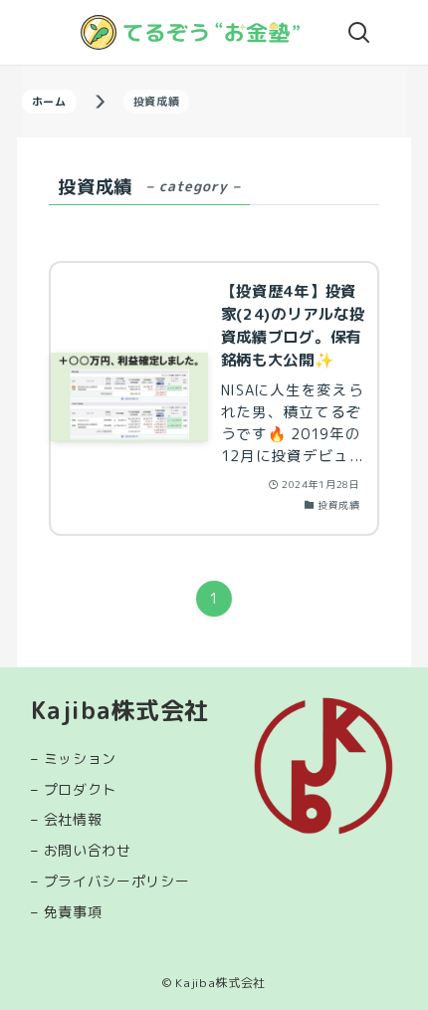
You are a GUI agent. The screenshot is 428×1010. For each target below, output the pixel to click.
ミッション (80, 758)
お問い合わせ (87, 850)
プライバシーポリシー (117, 881)
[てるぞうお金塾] (190, 32)
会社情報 (73, 819)
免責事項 (73, 911)
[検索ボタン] (359, 33)
